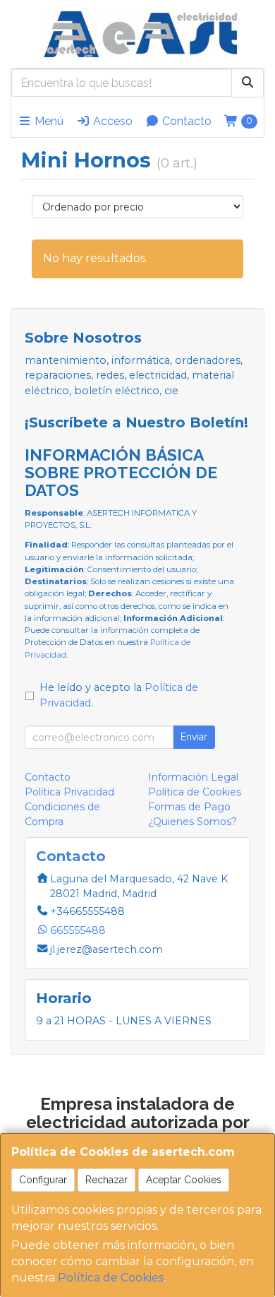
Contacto (185, 121)
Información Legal (193, 777)
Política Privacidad (69, 792)
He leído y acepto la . (118, 695)
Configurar (43, 1179)
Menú (47, 121)
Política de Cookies (111, 1277)
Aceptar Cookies (183, 1179)
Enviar (194, 736)
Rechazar (106, 1179)
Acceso (111, 121)
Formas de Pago (189, 806)
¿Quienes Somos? (192, 821)
